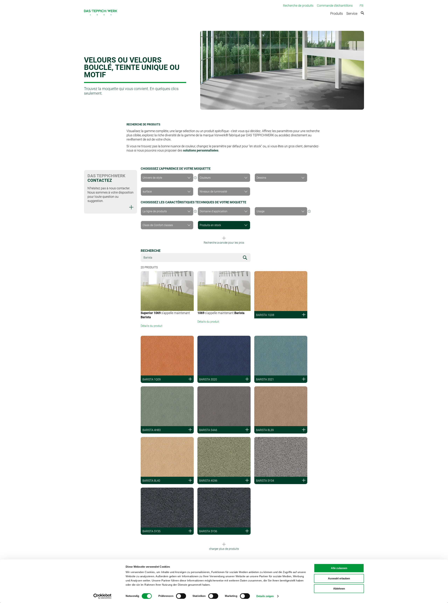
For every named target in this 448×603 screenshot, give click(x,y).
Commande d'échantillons (335, 5)
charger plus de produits (224, 548)
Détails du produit (151, 326)
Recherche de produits (298, 5)
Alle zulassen (339, 568)
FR (361, 6)
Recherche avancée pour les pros (224, 242)
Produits (336, 13)
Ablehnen (339, 588)
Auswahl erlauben (339, 578)
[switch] (181, 596)
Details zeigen (265, 596)
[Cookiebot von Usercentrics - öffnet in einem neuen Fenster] (102, 596)
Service (351, 13)
